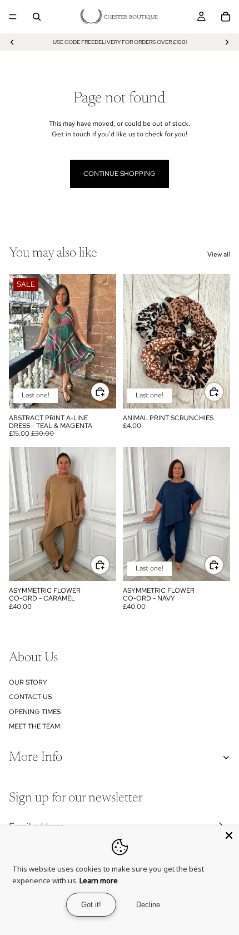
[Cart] (225, 16)
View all (218, 254)
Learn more (98, 880)
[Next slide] (227, 42)
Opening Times (35, 711)
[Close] (229, 835)
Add (109, 391)
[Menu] (13, 16)
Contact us (30, 696)
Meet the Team (34, 726)
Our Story (28, 682)
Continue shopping (119, 173)
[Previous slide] (12, 42)
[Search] (36, 16)
